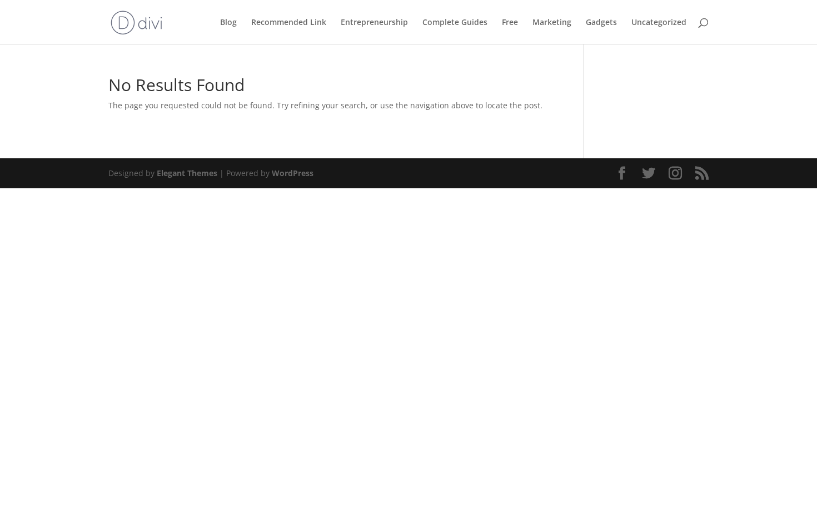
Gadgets (601, 22)
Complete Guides (454, 22)
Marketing (551, 22)
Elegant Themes (187, 173)
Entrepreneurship (374, 22)
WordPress (292, 173)
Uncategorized (658, 22)
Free (510, 22)
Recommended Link (288, 22)
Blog (228, 22)
